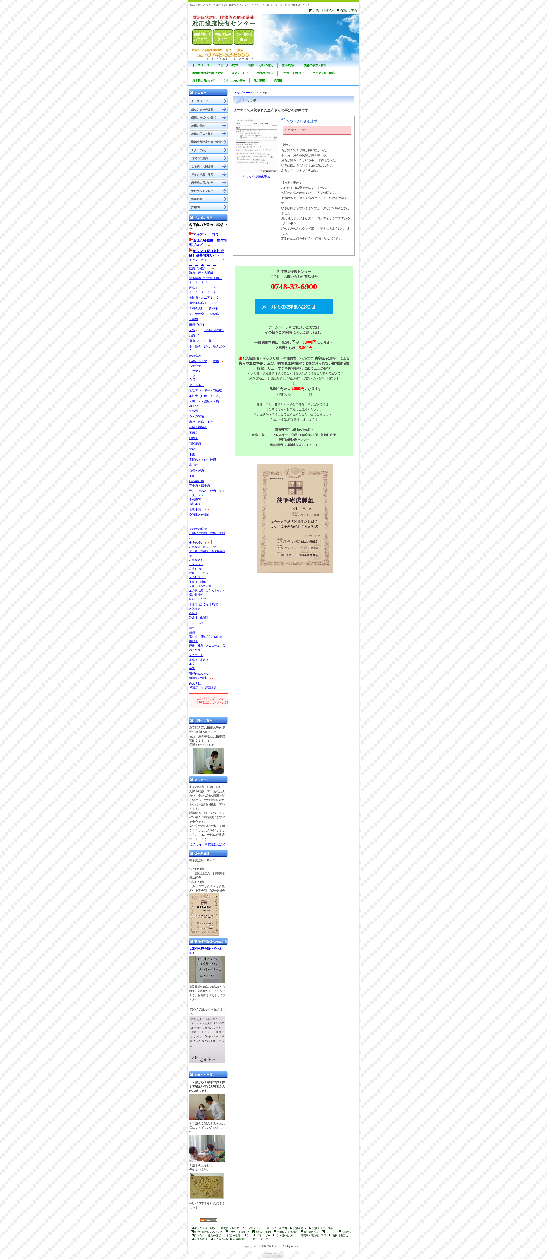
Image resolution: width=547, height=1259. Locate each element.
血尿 (192, 379)
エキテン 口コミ (206, 234)
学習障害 (195, 499)
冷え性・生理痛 (199, 617)
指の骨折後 (196, 594)
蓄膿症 (193, 432)
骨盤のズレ (196, 308)
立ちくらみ (196, 622)
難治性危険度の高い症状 (207, 72)
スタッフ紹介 (239, 72)
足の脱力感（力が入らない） (207, 590)
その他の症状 (198, 528)
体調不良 (195, 504)
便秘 (192, 449)
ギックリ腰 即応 (324, 72)
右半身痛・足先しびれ (203, 547)
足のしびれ (196, 577)
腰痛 (192, 287)
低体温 (195, 411)
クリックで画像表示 (256, 176)
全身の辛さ (196, 542)
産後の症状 (214, 1235)
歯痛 (192, 632)
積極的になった (199, 673)
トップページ (200, 65)
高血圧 (193, 465)
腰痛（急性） (198, 268)
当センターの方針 (229, 65)
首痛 (216, 361)
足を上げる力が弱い (202, 586)
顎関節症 (347, 1231)
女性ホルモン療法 (234, 80)
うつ (192, 375)
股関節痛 (195, 608)
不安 (192, 664)
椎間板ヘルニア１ (201, 297)
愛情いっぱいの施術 (260, 65)
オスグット (196, 564)
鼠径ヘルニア (197, 599)
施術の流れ (289, 65)
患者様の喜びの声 (203, 80)
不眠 (192, 476)
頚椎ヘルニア (198, 361)
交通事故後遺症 (199, 514)
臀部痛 (213, 308)
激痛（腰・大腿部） (202, 272)
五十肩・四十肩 (199, 485)
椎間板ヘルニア (230, 1228)
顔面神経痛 (196, 481)
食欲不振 (195, 509)
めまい (194, 405)
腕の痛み (195, 356)
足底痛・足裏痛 (199, 659)
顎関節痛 (195, 443)
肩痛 (192, 340)
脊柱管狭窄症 (311, 1231)
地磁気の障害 (198, 678)
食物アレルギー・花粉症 (205, 390)
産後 (192, 422)
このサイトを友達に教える (208, 844)
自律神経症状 (340, 1235)
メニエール (196, 655)
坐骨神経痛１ (198, 303)
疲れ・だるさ (198, 491)
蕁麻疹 (193, 613)
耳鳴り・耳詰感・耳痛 (204, 401)
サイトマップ (260, 1239)
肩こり (212, 340)
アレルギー (196, 385)
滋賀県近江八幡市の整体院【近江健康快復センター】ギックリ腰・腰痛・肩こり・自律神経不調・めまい (250, 4)
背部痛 (214, 313)
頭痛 (192, 335)
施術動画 (259, 80)
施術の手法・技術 (315, 65)
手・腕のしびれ (285, 1235)
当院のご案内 (348, 10)
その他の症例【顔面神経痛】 (230, 1239)
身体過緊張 (196, 416)
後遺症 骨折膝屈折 (202, 687)
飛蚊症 (193, 636)
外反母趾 (195, 683)
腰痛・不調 (205, 422)
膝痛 (192, 324)
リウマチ (195, 371)
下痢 (192, 454)
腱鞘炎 (193, 641)
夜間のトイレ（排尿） (204, 459)
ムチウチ (195, 365)
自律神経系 (196, 470)
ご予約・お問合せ (324, 10)
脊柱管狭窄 (196, 313)
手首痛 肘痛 (197, 581)
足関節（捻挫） (214, 330)
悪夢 (192, 668)
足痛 (192, 330)
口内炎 (193, 438)
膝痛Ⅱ (201, 324)
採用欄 (278, 80)
